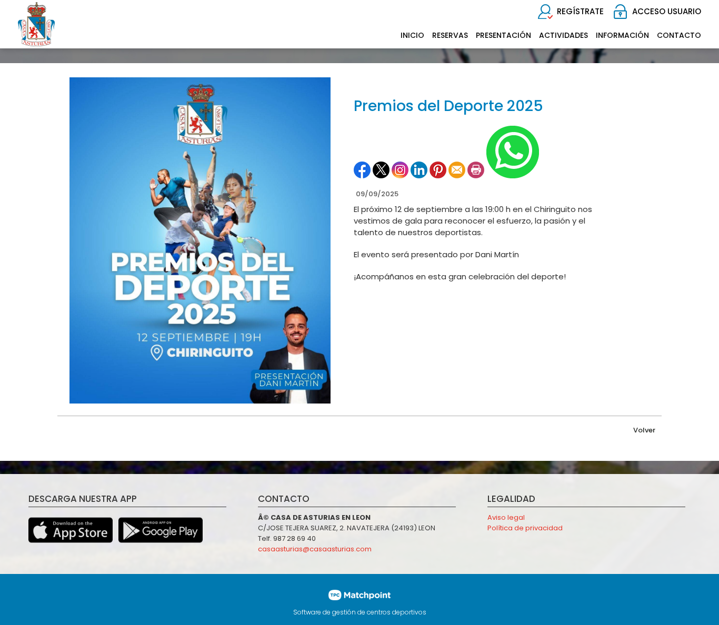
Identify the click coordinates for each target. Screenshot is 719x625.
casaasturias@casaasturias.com (315, 549)
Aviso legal (506, 517)
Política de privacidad (525, 528)
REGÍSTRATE (580, 11)
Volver (644, 430)
